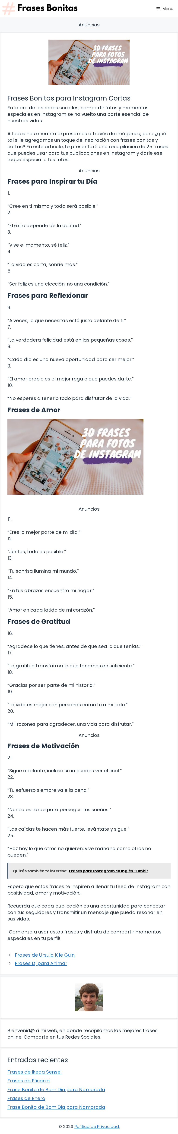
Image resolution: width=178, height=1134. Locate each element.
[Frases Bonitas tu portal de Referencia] (39, 8)
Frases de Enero (26, 1098)
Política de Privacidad (96, 1126)
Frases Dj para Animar (41, 963)
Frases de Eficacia (28, 1080)
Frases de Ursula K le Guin (45, 955)
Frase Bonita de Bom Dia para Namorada (56, 1089)
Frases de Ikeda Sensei (34, 1072)
